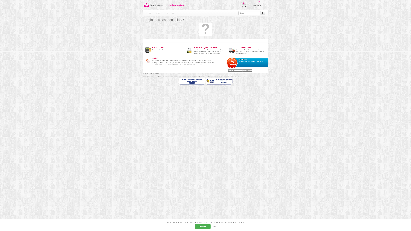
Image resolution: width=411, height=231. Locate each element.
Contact (145, 76)
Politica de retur (204, 76)
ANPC (220, 76)
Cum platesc (159, 76)
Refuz (214, 226)
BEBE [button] (173, 13)
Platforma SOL (226, 76)
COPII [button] (166, 13)
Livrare (165, 76)
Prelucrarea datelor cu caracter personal (188, 76)
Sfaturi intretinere (213, 76)
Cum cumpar (151, 76)
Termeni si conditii (172, 76)
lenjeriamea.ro (164, 60)
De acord (203, 226)
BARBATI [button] (158, 13)
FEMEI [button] (149, 13)
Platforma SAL (235, 76)
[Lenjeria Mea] (146, 5)
